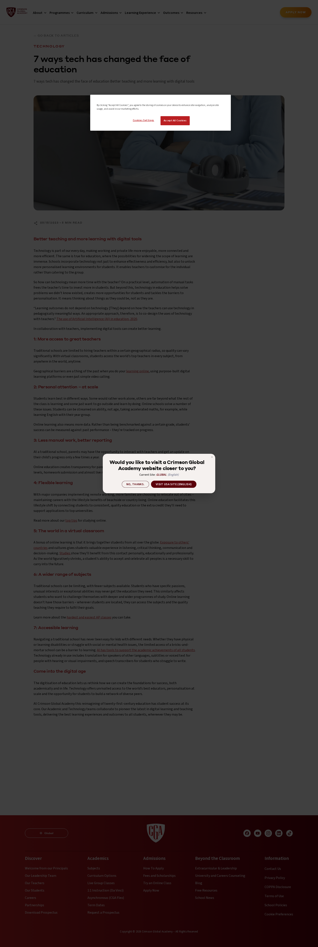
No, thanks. (135, 484)
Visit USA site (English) (174, 484)
